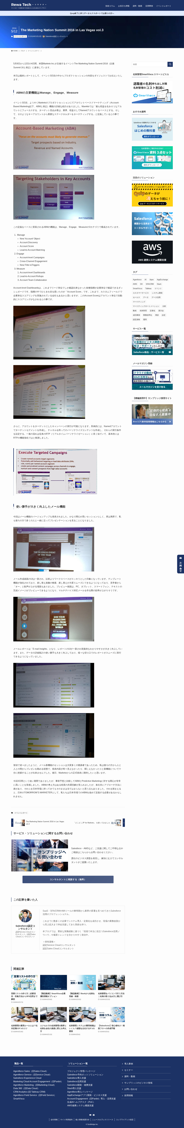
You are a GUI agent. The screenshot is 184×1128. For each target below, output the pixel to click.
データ (145, 297)
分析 (164, 306)
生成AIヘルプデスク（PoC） (81, 1102)
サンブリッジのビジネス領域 (138, 1083)
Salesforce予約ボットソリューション (85, 1074)
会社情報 (54, 1120)
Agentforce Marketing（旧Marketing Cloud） (34, 1085)
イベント (158, 288)
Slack (159, 284)
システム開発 (157, 293)
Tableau (148, 288)
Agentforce (137, 280)
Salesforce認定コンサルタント (25, 927)
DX (141, 284)
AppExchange (162, 280)
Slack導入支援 (74, 1088)
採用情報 (128, 1095)
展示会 (161, 311)
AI (145, 280)
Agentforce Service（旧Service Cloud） (32, 1074)
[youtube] (90, 1115)
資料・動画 (129, 1076)
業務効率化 (147, 315)
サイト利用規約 (66, 1120)
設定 (163, 315)
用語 (157, 315)
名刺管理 (143, 311)
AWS (135, 284)
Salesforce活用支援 (76, 1081)
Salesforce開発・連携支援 (80, 1085)
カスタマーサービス (141, 293)
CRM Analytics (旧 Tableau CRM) (29, 1092)
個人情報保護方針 (82, 1120)
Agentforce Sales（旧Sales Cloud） (30, 1071)
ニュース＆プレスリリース (102, 1120)
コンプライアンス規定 (124, 1120)
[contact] (93, 1115)
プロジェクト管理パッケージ (81, 1071)
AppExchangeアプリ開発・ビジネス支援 (87, 1095)
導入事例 (128, 1064)
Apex (152, 280)
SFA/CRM (150, 284)
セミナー (128, 1070)
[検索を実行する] (170, 64)
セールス (136, 297)
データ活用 (156, 297)
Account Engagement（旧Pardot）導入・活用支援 (91, 1099)
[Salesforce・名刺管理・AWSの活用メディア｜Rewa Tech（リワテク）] (28, 6)
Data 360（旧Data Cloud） (26, 1088)
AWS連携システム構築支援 (80, 1105)
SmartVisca (137, 288)
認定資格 (136, 319)
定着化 (152, 311)
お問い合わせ (181, 565)
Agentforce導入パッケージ (80, 1092)
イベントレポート (20, 36)
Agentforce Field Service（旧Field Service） (34, 1095)
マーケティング (139, 302)
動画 (134, 311)
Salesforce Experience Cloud (27, 1078)
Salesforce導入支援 (76, 1078)
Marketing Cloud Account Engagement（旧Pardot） (38, 1081)
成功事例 (136, 315)
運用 (145, 319)
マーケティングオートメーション (146, 306)
